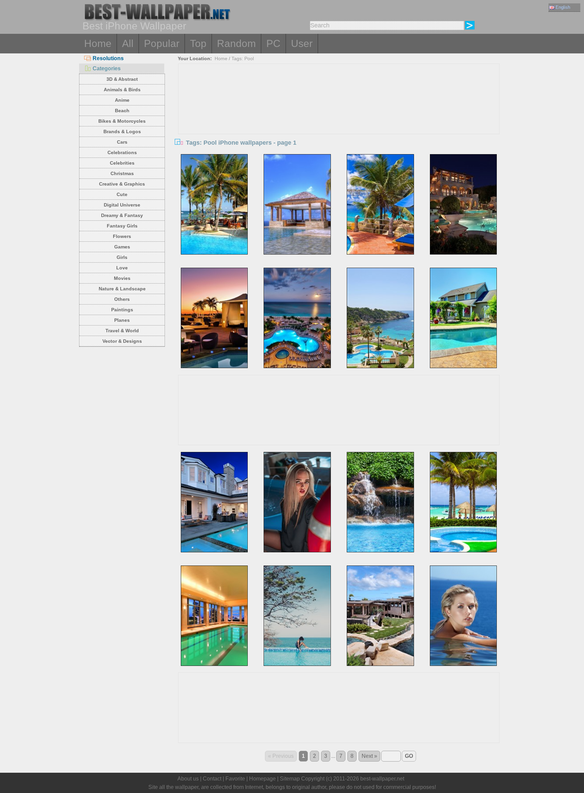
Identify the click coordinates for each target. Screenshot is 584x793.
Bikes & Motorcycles (122, 121)
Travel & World (122, 330)
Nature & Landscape (122, 288)
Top (198, 43)
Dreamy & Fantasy (122, 215)
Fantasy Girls (122, 226)
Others (122, 299)
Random (236, 43)
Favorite (235, 779)
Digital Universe (122, 205)
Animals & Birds (122, 89)
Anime (122, 100)
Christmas (122, 173)
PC (273, 43)
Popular (161, 43)
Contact (212, 779)
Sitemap (290, 779)
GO (409, 756)
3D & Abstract (122, 79)
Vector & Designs (122, 341)
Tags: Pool (243, 58)
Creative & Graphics (122, 184)
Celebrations (122, 152)
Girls (122, 257)
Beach (122, 110)
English (563, 7)
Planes (122, 320)
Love (122, 267)
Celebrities (122, 163)
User (302, 43)
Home (98, 43)
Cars (122, 142)
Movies (122, 278)
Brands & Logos (122, 131)
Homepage (262, 779)
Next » (369, 756)
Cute (122, 194)
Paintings (122, 309)
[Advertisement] (339, 114)
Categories (107, 68)
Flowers (122, 236)
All (127, 43)
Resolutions (108, 58)
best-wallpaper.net (382, 779)
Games (122, 246)
